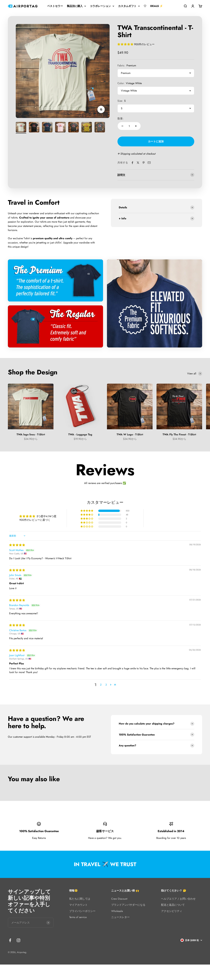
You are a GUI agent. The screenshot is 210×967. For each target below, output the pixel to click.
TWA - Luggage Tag (80, 434)
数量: (120, 118)
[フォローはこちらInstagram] (18, 940)
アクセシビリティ (171, 911)
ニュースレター (120, 917)
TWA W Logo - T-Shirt (130, 434)
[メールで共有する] (149, 162)
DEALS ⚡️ (156, 6)
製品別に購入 (75, 6)
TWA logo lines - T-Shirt (31, 434)
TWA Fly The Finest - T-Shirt (179, 434)
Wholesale (117, 911)
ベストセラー (55, 6)
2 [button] (101, 685)
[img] (17, 545)
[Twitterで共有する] (138, 162)
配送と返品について (173, 905)
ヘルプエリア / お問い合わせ (178, 899)
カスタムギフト (127, 6)
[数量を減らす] (122, 126)
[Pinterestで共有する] (143, 162)
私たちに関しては (79, 899)
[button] (125, 44)
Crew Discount (119, 899)
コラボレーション (100, 6)
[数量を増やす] (136, 126)
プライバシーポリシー (82, 911)
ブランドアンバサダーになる (128, 905)
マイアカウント (78, 905)
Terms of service (78, 917)
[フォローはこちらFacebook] (10, 940)
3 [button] (106, 685)
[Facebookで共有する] (132, 162)
